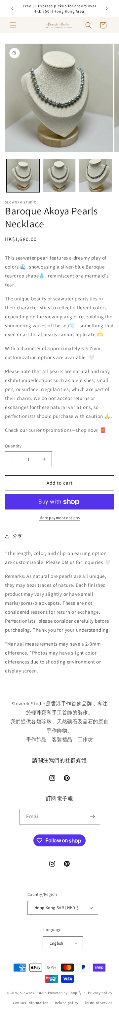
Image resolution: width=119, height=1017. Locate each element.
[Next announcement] (106, 8)
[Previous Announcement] (12, 8)
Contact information (31, 1002)
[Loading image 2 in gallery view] (59, 175)
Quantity (13, 446)
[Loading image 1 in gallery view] (23, 175)
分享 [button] (17, 536)
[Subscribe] (92, 816)
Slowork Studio (33, 992)
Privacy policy (100, 992)
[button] (13, 25)
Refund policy (66, 1002)
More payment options (59, 517)
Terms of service (98, 1002)
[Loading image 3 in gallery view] (95, 175)
